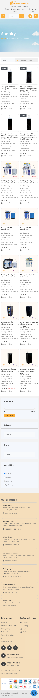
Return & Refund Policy (8, 626)
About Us (4, 623)
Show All (8, 473)
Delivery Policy (6, 632)
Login (14, 9)
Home (3, 38)
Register (21, 9)
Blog (8, 9)
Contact (14, 11)
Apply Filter (9, 415)
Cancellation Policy (7, 641)
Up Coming (9, 485)
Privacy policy (5, 629)
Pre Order (8, 481)
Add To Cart (7, 109)
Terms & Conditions (7, 635)
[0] (30, 16)
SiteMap (25, 626)
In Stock (8, 477)
